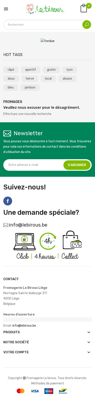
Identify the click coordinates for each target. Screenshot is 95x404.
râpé (11, 70)
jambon (30, 87)
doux (11, 78)
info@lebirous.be (28, 225)
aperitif (30, 70)
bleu (11, 87)
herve (30, 78)
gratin (51, 70)
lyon (70, 70)
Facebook (7, 201)
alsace (67, 78)
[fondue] (48, 41)
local (48, 78)
